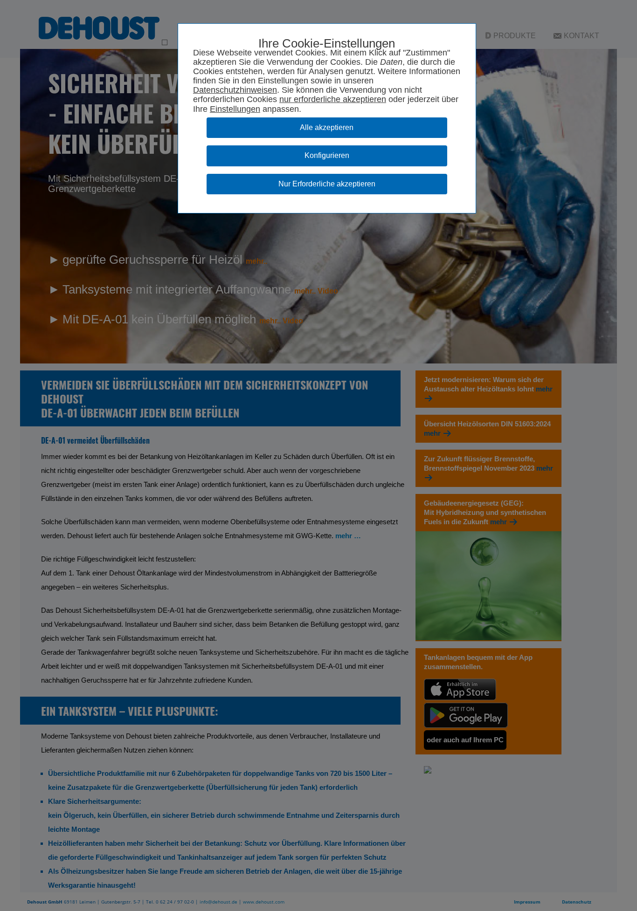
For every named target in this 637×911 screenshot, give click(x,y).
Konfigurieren (327, 155)
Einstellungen (235, 109)
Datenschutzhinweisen (235, 90)
